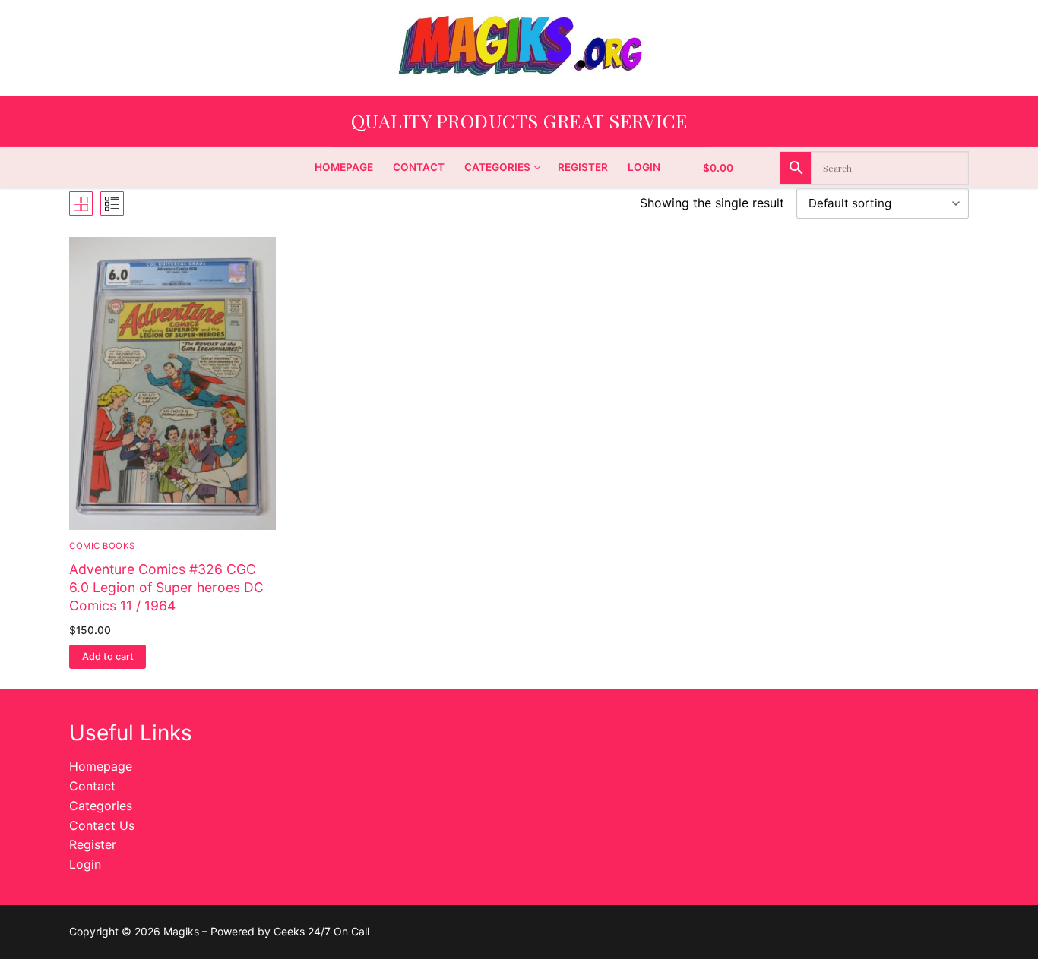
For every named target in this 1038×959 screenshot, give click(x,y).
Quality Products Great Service (519, 120)
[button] (107, 657)
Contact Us (101, 825)
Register (92, 844)
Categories (100, 805)
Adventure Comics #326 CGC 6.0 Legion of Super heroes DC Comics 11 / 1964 (166, 587)
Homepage (100, 766)
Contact (92, 785)
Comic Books (102, 546)
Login (85, 864)
